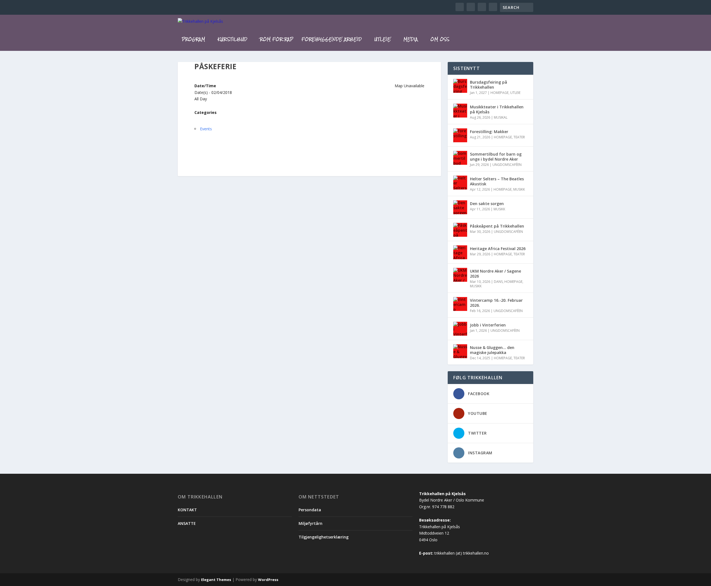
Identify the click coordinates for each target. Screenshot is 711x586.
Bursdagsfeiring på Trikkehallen (488, 84)
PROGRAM (193, 40)
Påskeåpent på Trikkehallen (497, 226)
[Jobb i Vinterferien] (460, 329)
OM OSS (440, 40)
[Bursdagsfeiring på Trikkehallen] (460, 86)
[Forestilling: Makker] (460, 135)
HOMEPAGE (499, 92)
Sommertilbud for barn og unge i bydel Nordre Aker (496, 156)
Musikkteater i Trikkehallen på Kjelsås (497, 109)
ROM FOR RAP (276, 40)
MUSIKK (519, 189)
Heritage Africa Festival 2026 (497, 248)
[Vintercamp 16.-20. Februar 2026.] (460, 304)
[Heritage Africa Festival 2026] (460, 252)
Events (206, 128)
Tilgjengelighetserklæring (324, 537)
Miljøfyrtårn (310, 523)
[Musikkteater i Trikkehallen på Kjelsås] (460, 111)
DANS (498, 281)
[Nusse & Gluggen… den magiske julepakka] (460, 351)
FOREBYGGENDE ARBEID (332, 40)
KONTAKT (187, 509)
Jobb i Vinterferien (488, 325)
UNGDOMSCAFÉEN (507, 164)
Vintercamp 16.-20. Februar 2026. (496, 303)
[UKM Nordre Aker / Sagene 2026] (460, 275)
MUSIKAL (500, 117)
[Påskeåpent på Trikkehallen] (460, 230)
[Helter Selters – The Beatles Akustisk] (460, 182)
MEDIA (411, 40)
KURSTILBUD (232, 40)
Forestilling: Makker (489, 131)
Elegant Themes (216, 579)
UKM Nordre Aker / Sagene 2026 (495, 273)
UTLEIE (382, 40)
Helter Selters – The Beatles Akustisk (497, 181)
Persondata (310, 509)
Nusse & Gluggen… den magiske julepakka (492, 350)
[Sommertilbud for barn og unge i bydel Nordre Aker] (460, 158)
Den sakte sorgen (487, 203)
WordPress (268, 579)
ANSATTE (187, 523)
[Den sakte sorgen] (460, 207)
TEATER (519, 137)
